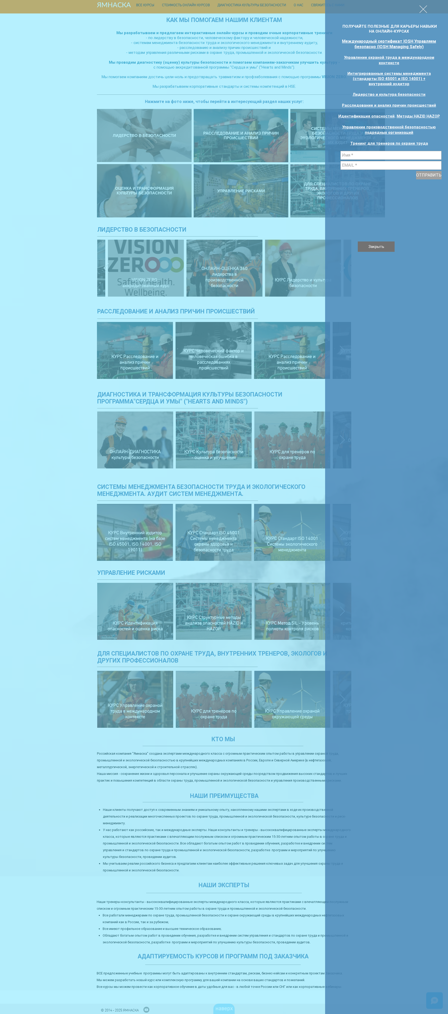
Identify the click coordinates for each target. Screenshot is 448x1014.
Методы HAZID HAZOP (418, 116)
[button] (423, 9)
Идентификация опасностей (366, 116)
